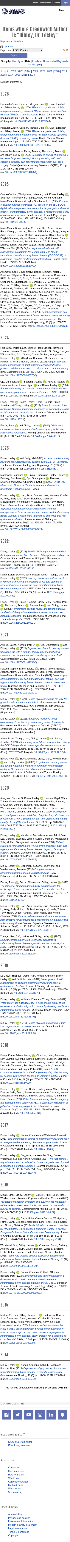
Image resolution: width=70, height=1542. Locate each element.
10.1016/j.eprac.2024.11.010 (49, 395)
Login (65, 3)
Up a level (9, 46)
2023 (35, 71)
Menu (62, 10)
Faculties (56, 3)
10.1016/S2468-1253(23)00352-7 (41, 468)
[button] (13, 55)
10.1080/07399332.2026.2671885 (32, 121)
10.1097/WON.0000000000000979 (23, 529)
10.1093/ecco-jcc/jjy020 (18, 1082)
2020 (57, 71)
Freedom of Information (20, 1521)
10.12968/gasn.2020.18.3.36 (20, 953)
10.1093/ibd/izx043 (30, 1113)
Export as (5, 50)
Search (35, 3)
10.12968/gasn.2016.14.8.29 (39, 1212)
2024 (27, 71)
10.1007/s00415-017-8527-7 (20, 1172)
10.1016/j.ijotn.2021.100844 (51, 776)
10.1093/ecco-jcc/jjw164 (47, 1239)
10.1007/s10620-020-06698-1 (20, 859)
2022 (42, 71)
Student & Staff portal (20, 1442)
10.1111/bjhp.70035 (15, 222)
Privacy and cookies (19, 1518)
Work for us (14, 1488)
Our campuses (16, 1471)
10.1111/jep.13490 (14, 900)
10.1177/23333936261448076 (20, 172)
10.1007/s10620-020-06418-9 (35, 930)
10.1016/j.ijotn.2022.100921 (20, 622)
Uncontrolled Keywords (55, 61)
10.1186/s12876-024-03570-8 (20, 375)
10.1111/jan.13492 (43, 1149)
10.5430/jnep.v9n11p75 (26, 993)
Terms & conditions (18, 1531)
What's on (13, 1478)
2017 (10, 74)
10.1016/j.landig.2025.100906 (21, 265)
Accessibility (15, 1514)
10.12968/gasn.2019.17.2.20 (20, 1033)
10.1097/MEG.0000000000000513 (23, 1292)
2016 (17, 74)
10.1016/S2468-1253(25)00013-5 (50, 326)
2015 (24, 74)
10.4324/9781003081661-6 (19, 568)
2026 (13, 71)
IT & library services (19, 1445)
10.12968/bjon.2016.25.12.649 (21, 1265)
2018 (3, 74)
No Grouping (35, 64)
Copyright (13, 1535)
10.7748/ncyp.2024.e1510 (45, 436)
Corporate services (18, 1481)
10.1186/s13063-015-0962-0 (20, 1342)
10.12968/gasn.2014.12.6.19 (20, 1379)
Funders (36, 61)
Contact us (14, 1467)
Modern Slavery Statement (22, 1524)
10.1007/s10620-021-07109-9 (20, 692)
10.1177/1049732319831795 (20, 1016)
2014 (32, 74)
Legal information (17, 1528)
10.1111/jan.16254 (14, 419)
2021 (49, 71)
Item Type (17, 61)
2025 (20, 71)
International (45, 3)
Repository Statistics (11, 41)
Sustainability (15, 1492)
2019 (64, 71)
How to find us (16, 1474)
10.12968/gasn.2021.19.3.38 (49, 752)
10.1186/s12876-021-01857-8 (20, 662)
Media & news (16, 1485)
